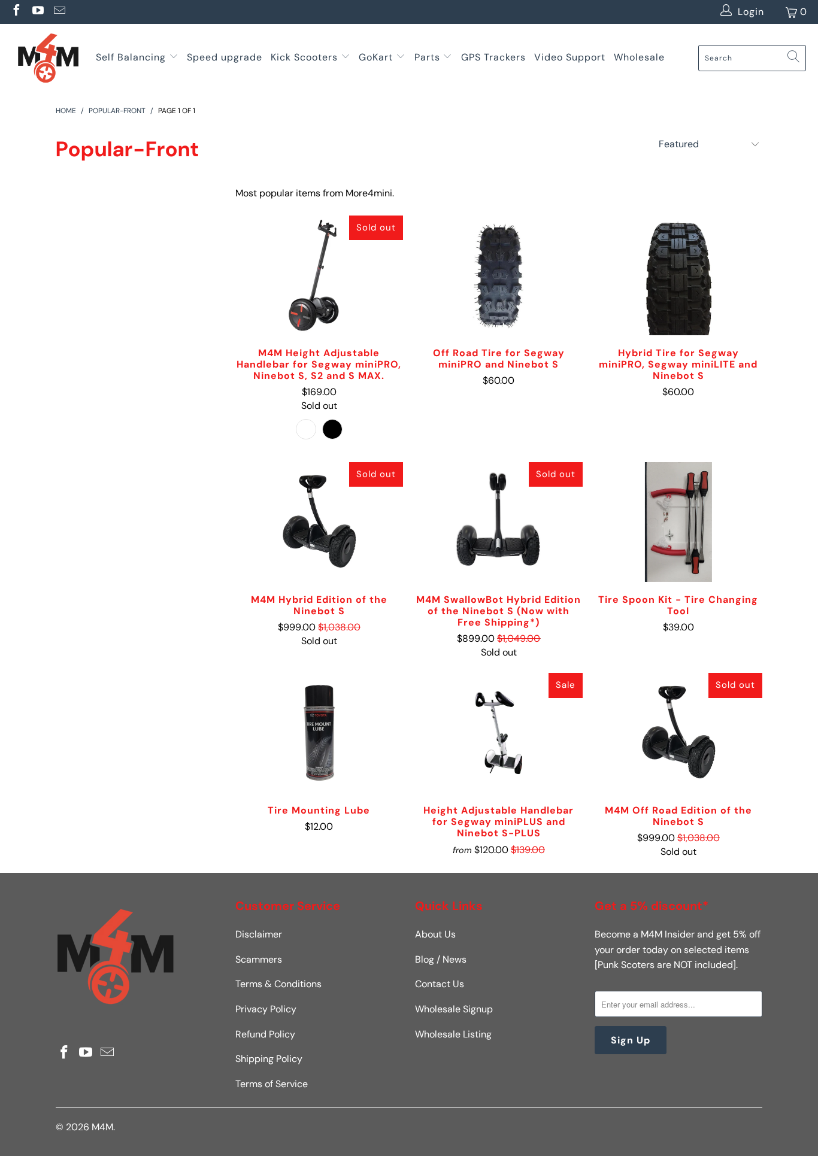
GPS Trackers (493, 57)
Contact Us (439, 984)
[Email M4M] (58, 11)
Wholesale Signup (454, 1009)
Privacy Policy (265, 1009)
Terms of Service (271, 1084)
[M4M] (48, 58)
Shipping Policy (268, 1058)
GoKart (377, 57)
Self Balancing (131, 57)
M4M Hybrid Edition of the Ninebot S (319, 522)
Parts (427, 57)
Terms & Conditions (278, 984)
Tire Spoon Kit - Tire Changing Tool (678, 522)
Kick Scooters (304, 57)
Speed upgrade (224, 57)
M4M (102, 1127)
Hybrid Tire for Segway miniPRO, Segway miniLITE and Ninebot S (678, 275)
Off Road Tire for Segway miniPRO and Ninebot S (499, 275)
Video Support (569, 57)
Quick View (319, 303)
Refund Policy (265, 1034)
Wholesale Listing (453, 1034)
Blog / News (440, 959)
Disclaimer (258, 934)
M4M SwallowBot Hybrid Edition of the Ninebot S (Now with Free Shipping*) (499, 522)
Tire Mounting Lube (319, 733)
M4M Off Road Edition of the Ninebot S (678, 733)
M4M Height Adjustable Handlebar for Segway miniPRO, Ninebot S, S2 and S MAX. (319, 275)
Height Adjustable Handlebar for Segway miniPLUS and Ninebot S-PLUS (499, 733)
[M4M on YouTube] (37, 11)
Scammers (258, 959)
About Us (435, 934)
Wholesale (639, 57)
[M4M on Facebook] (15, 11)
